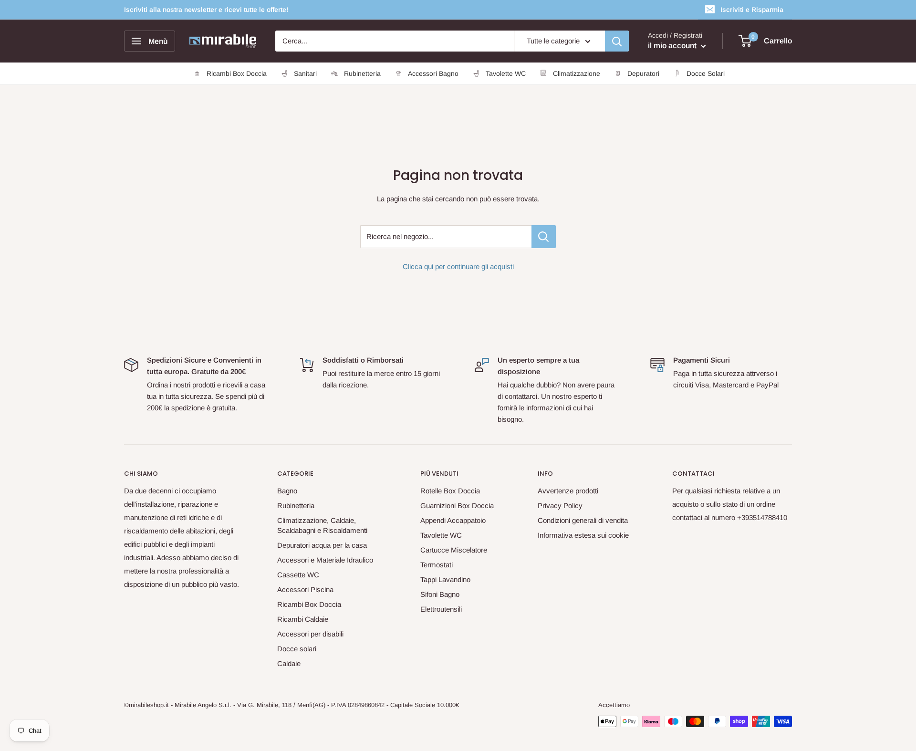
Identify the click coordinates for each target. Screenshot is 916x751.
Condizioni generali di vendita (583, 520)
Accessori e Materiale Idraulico (325, 560)
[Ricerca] (617, 41)
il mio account (673, 46)
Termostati (436, 565)
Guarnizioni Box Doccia (457, 505)
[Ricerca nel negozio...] (543, 236)
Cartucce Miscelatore (453, 550)
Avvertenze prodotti (568, 491)
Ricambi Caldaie (302, 619)
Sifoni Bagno (439, 594)
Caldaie (289, 663)
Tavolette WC (441, 535)
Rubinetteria (295, 505)
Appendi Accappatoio (453, 520)
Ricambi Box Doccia (309, 604)
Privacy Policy (560, 505)
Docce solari (296, 649)
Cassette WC (298, 575)
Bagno (287, 491)
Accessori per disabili (310, 634)
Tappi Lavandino (445, 579)
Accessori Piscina (305, 589)
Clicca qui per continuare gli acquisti (458, 266)
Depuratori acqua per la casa (322, 545)
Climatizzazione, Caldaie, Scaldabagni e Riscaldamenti (322, 525)
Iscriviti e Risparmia (751, 9)
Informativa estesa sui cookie (583, 535)
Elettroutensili (441, 609)
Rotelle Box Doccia (450, 491)
